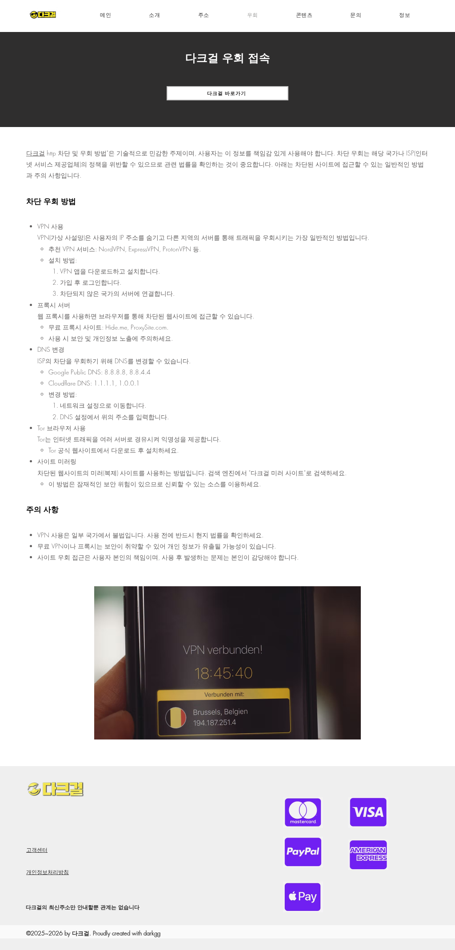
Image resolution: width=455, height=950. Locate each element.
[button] (304, 15)
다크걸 (35, 153)
